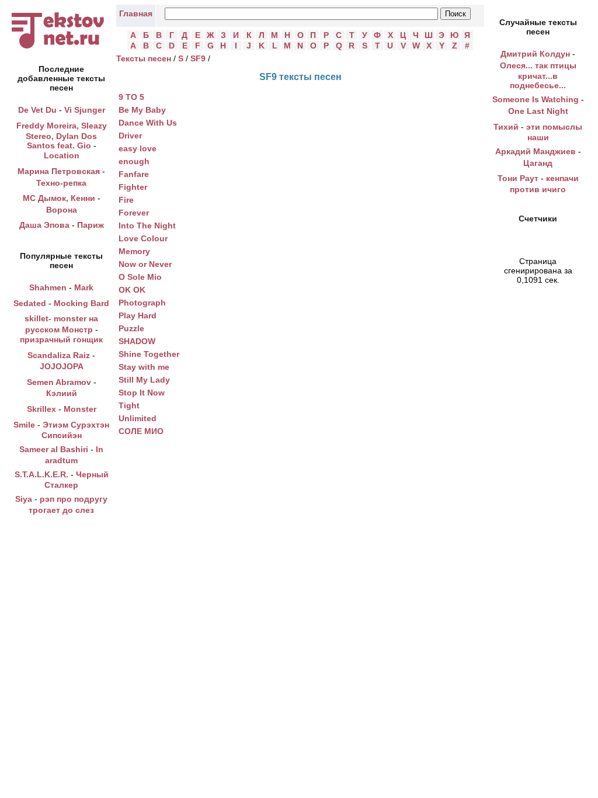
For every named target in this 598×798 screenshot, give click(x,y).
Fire (126, 199)
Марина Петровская (59, 171)
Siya (23, 499)
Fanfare (134, 174)
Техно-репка (61, 183)
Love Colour (143, 238)
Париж (90, 225)
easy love (138, 148)
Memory (134, 251)
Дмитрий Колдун (535, 53)
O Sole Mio (140, 277)
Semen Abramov (59, 382)
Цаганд (537, 163)
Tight (129, 405)
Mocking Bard (81, 303)
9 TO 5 (131, 97)
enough (134, 161)
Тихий (506, 126)
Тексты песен (143, 58)
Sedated (29, 303)
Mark (83, 287)
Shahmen (48, 287)
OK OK (132, 289)
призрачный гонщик (61, 339)
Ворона (61, 209)
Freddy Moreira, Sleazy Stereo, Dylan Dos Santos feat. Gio (61, 136)
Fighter (133, 187)
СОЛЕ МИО (141, 431)
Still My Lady (144, 379)
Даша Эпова (44, 225)
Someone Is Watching (535, 99)
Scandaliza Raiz (58, 355)
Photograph (142, 302)
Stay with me (144, 367)
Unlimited (138, 418)
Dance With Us (148, 122)
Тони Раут (518, 178)
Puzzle (131, 328)
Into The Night (147, 225)
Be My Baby (142, 110)
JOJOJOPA (62, 366)
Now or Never (145, 264)
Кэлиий (61, 393)
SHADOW (137, 341)
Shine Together (149, 354)
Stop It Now (142, 392)
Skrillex (41, 409)
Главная (135, 13)
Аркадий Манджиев (535, 151)
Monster (80, 409)
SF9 (198, 58)
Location (61, 155)
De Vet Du (37, 110)
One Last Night (538, 111)
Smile (24, 424)
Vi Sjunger (84, 110)
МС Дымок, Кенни (59, 198)
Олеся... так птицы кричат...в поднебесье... (538, 76)
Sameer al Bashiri (53, 449)
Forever (134, 212)
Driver (130, 135)
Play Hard (138, 315)
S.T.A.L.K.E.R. (41, 474)
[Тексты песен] (61, 48)
